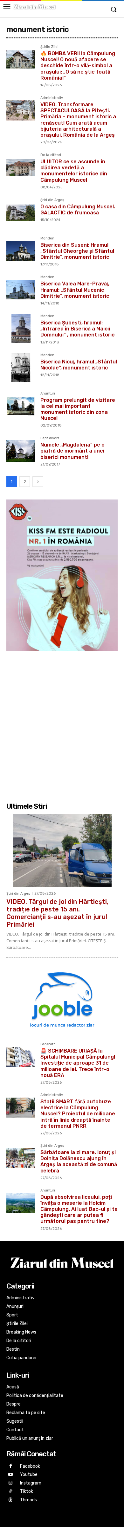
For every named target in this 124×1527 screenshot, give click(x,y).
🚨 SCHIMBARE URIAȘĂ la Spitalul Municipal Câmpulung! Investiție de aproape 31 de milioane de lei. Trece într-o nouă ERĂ (77, 1063)
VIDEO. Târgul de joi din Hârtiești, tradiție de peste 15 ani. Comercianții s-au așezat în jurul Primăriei (57, 913)
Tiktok (26, 1491)
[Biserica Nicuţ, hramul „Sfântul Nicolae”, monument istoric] (20, 367)
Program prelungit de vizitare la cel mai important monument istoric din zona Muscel (77, 409)
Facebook (30, 1466)
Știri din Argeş (52, 200)
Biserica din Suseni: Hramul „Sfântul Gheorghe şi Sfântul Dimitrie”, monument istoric (77, 251)
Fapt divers (49, 438)
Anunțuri (47, 393)
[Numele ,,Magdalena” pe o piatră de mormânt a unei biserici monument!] (20, 450)
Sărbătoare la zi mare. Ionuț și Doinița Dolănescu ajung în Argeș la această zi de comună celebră (78, 1161)
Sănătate (48, 1044)
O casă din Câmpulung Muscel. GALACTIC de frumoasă (77, 210)
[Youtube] (10, 1475)
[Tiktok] (10, 1491)
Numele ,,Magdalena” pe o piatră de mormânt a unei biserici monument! (72, 451)
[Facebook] (10, 1466)
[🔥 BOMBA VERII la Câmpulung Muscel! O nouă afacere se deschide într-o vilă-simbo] (20, 59)
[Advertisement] (62, 725)
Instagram (30, 1483)
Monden (47, 238)
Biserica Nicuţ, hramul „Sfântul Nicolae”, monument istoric (78, 365)
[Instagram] (10, 1483)
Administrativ (51, 98)
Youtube (29, 1474)
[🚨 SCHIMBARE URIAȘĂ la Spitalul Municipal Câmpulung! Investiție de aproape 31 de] (20, 1056)
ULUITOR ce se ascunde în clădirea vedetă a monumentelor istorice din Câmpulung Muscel (73, 171)
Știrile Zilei (49, 47)
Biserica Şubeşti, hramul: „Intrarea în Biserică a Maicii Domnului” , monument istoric (77, 329)
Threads (28, 1500)
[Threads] (10, 1500)
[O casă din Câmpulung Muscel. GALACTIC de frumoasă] (20, 212)
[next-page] (37, 481)
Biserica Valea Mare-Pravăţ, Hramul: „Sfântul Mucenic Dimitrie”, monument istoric (74, 290)
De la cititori (50, 155)
